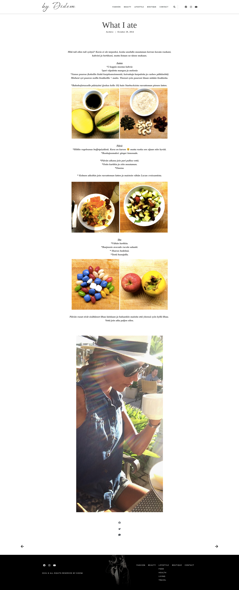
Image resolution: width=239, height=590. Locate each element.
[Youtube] (196, 7)
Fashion (116, 7)
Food (161, 569)
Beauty (127, 7)
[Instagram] (191, 7)
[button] (174, 7)
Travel (162, 580)
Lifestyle (139, 7)
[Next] (168, 546)
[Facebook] (186, 7)
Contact (164, 7)
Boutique (151, 7)
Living (162, 576)
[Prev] (70, 546)
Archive (109, 32)
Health (163, 572)
